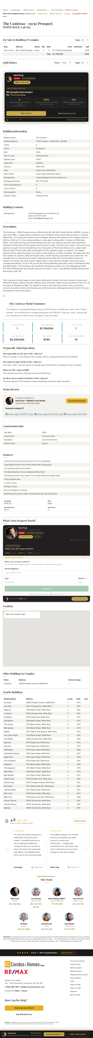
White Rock (28, 10)
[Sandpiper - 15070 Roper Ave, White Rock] (85, 717)
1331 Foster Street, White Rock (38, 775)
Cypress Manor (10, 790)
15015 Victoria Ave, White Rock (38, 804)
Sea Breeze (8, 721)
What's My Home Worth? (24, 1008)
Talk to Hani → (26, 113)
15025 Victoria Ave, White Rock (38, 801)
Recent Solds (75, 995)
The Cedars (8, 724)
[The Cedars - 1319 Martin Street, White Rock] (85, 724)
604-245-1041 (36, 904)
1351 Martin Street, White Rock (38, 764)
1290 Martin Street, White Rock (38, 721)
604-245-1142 (78, 904)
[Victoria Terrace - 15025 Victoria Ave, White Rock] (85, 801)
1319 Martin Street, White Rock (38, 724)
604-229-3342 (33, 403)
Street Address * (12, 569)
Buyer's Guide (75, 988)
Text (38, 537)
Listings (67, 14)
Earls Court (8, 793)
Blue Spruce (8, 728)
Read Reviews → (67, 953)
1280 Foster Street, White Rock (38, 757)
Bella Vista (8, 797)
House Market (75, 978)
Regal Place (8, 757)
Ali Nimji (23, 924)
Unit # (82, 578)
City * (7, 578)
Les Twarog (36, 899)
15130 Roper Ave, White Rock (37, 761)
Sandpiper (8, 717)
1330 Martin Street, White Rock (38, 735)
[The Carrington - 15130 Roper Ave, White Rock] (85, 761)
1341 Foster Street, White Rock (38, 790)
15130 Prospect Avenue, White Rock (40, 782)
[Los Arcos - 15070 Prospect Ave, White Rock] (85, 713)
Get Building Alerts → (54, 1034)
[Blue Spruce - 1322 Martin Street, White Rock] (85, 728)
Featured (73, 991)
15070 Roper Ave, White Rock (38, 717)
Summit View (9, 779)
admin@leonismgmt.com (43, 218)
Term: (57, 63)
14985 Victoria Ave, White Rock (38, 808)
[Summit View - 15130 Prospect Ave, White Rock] (85, 779)
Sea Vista (7, 706)
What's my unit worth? (67, 113)
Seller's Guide (75, 985)
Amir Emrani (78, 899)
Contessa (7, 683)
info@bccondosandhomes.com (32, 987)
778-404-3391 (46, 929)
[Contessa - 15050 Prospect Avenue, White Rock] (85, 702)
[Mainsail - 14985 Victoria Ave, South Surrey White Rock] (85, 808)
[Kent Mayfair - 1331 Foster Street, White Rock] (85, 775)
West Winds (8, 771)
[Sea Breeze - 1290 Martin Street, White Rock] (85, 721)
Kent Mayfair (9, 775)
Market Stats (42, 14)
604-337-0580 (24, 929)
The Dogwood (9, 768)
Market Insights (76, 968)
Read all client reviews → (46, 876)
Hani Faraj (15, 899)
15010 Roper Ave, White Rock (37, 742)
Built (49, 501)
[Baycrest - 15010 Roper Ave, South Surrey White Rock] (85, 742)
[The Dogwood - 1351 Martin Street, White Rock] (85, 768)
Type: (78, 40)
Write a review (80, 821)
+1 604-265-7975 (12, 987)
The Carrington (10, 761)
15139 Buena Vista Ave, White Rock (40, 797)
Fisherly (24, 991)
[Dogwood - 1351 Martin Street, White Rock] (85, 764)
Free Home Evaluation (76, 401)
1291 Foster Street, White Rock (38, 750)
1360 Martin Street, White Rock (38, 771)
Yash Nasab (69, 924)
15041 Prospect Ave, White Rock (39, 706)
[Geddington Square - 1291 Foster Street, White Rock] (85, 753)
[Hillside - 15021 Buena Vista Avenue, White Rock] (85, 732)
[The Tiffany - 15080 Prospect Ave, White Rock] (85, 739)
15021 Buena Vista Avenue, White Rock (41, 732)
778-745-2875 (69, 929)
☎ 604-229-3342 (22, 82)
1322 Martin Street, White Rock (38, 728)
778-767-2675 (57, 904)
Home (5, 10)
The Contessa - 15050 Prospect (64, 10)
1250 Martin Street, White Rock (38, 710)
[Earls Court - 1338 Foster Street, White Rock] (85, 793)
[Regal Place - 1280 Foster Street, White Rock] (85, 757)
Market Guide (30, 14)
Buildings (16, 10)
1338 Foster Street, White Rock (38, 793)
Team (72, 981)
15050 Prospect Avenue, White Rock (33, 683)
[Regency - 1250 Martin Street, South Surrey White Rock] (85, 710)
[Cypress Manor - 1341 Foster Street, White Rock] (85, 790)
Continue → (46, 589)
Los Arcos (8, 713)
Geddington (8, 750)
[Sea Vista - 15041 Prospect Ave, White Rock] (85, 706)
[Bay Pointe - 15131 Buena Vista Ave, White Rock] (85, 786)
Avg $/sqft (7, 501)
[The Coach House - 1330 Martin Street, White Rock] (85, 735)
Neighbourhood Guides (79, 975)
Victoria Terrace (10, 801)
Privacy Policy (75, 964)
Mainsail (7, 808)
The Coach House (11, 735)
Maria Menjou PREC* (57, 899)
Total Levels (51, 507)
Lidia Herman (46, 924)
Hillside (6, 732)
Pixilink (17, 991)
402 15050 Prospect (24, 50)
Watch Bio (36, 907)
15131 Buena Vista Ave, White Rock (40, 786)
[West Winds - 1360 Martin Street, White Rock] (85, 771)
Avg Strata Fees (9, 507)
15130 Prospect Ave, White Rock (39, 779)
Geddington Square (11, 753)
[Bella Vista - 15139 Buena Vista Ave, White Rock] (85, 797)
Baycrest (7, 742)
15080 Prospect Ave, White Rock (39, 739)
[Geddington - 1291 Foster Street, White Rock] (85, 750)
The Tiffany (8, 739)
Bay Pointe (8, 786)
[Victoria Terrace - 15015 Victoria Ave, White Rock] (85, 804)
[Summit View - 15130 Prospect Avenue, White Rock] (85, 782)
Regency (7, 710)
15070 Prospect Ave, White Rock (39, 713)
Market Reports (56, 14)
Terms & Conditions (77, 961)
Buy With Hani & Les (24, 1014)
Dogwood (8, 764)
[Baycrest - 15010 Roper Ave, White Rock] (85, 746)
